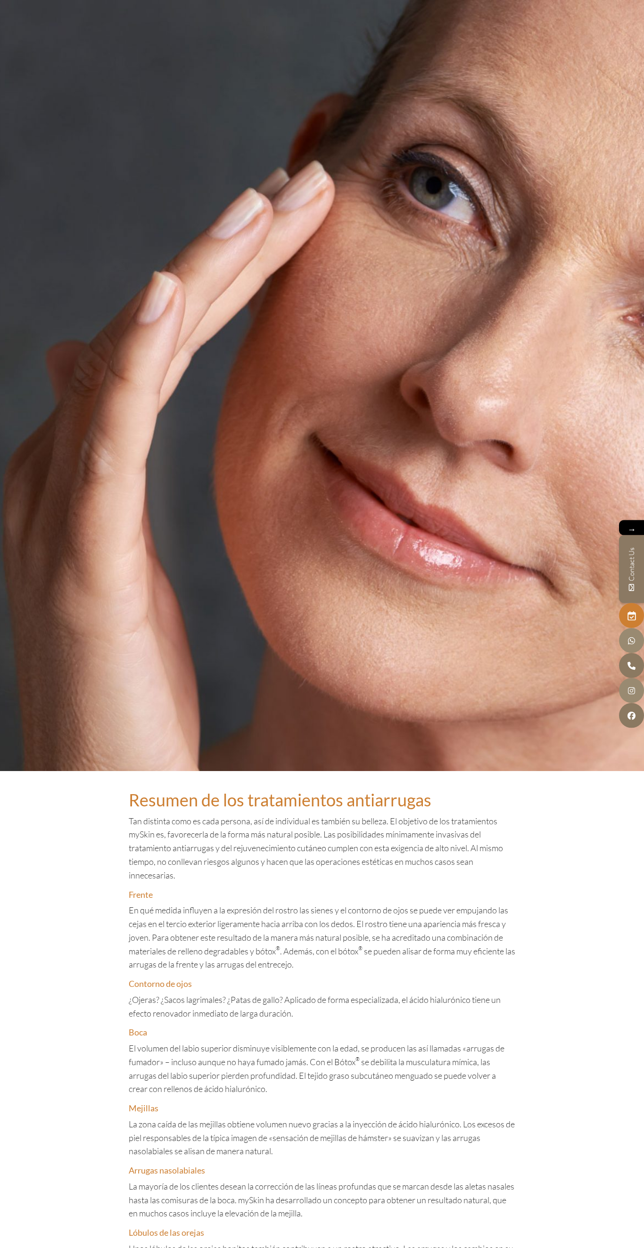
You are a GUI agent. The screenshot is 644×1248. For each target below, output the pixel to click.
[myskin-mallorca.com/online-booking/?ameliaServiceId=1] (631, 615)
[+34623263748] (631, 640)
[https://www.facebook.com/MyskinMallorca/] (631, 715)
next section (322, 752)
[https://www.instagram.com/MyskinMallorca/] (631, 690)
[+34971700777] (631, 665)
